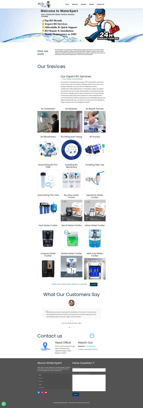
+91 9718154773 (90, 346)
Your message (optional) (80, 374)
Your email (75, 367)
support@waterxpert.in (91, 349)
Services (40, 381)
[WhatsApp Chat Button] (3, 404)
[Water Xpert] (44, 4)
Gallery (40, 384)
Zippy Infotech (85, 402)
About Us (40, 378)
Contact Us (41, 387)
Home (39, 375)
